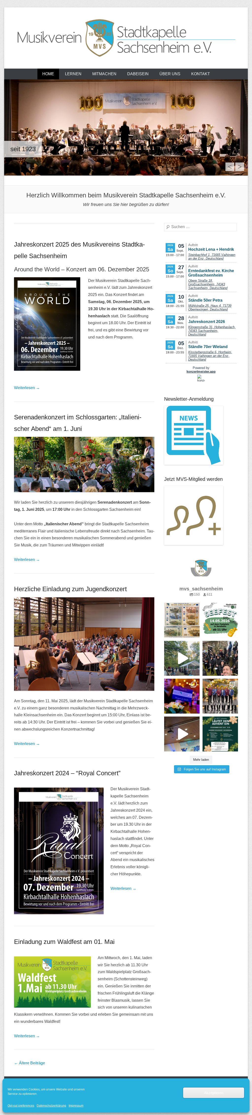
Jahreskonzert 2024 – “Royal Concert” (67, 773)
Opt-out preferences (21, 1105)
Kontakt (200, 74)
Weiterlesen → (27, 388)
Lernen (73, 74)
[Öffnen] (182, 620)
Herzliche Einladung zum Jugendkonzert (70, 589)
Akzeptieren (213, 1093)
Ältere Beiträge (29, 1063)
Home (48, 74)
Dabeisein (138, 74)
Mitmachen (104, 74)
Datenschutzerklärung (51, 1105)
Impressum (76, 1105)
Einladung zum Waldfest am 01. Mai (64, 941)
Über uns (169, 74)
